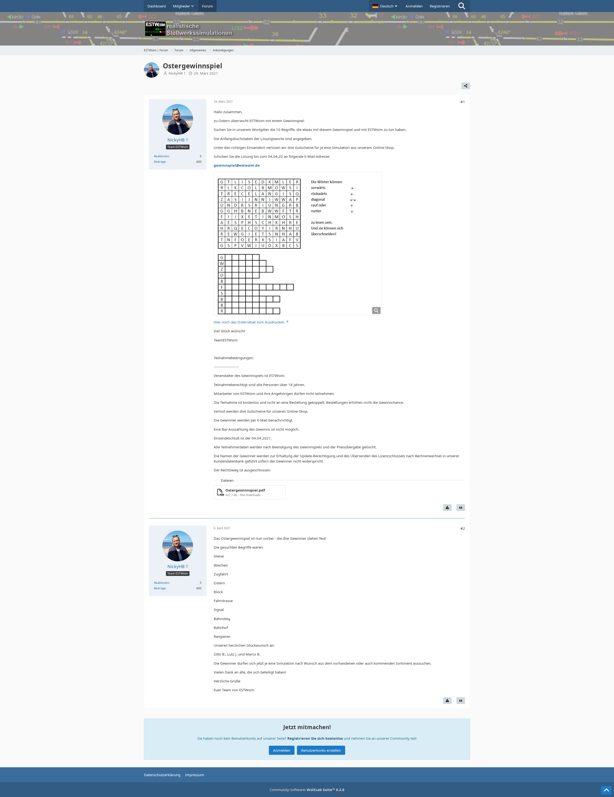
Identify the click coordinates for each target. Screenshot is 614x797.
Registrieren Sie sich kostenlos (315, 738)
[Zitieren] (460, 507)
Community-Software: (307, 789)
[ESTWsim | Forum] (307, 28)
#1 (462, 101)
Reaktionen (161, 156)
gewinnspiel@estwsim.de (237, 165)
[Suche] (461, 6)
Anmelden (414, 6)
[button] (385, 6)
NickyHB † (177, 73)
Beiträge (159, 162)
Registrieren (440, 6)
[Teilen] (465, 85)
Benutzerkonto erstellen (321, 750)
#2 (462, 528)
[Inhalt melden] (447, 507)
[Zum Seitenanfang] (606, 790)
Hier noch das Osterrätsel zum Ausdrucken (249, 322)
